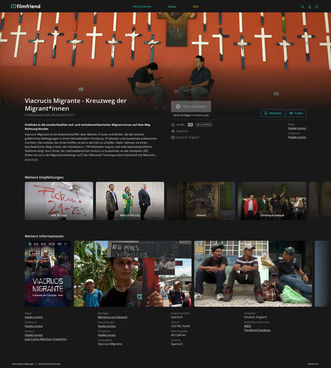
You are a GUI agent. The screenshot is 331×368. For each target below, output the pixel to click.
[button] (316, 6)
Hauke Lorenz (297, 128)
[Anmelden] (309, 6)
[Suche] (302, 6)
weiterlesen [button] (31, 159)
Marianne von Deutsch (112, 317)
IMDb (247, 326)
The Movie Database (257, 330)
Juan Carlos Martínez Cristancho (46, 339)
